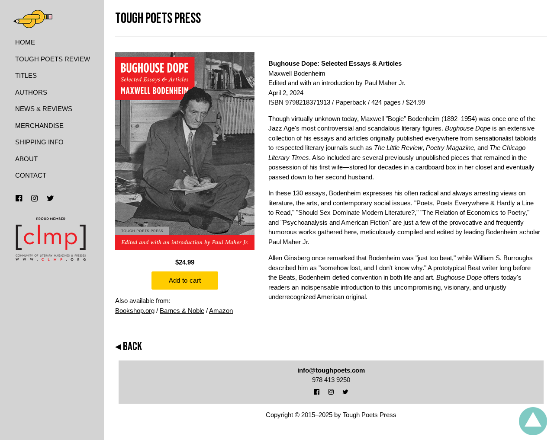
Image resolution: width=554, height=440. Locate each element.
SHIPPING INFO (39, 142)
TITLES (26, 75)
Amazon (221, 310)
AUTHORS (31, 92)
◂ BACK (128, 347)
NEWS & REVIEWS (43, 108)
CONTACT (30, 175)
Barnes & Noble (182, 310)
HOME (25, 42)
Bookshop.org (135, 310)
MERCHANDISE (39, 125)
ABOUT (26, 159)
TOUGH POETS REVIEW (52, 59)
